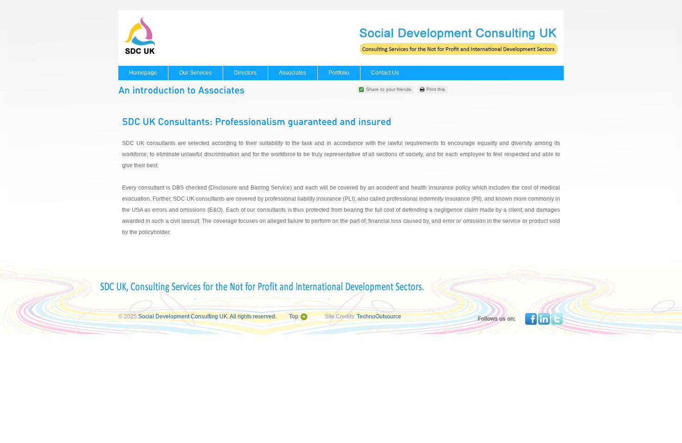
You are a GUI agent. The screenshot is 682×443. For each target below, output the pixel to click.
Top (293, 316)
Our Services (195, 73)
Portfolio (338, 73)
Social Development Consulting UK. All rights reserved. (207, 316)
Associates (292, 73)
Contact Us (385, 73)
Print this (435, 89)
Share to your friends (388, 89)
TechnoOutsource (379, 316)
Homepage (143, 73)
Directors (245, 73)
